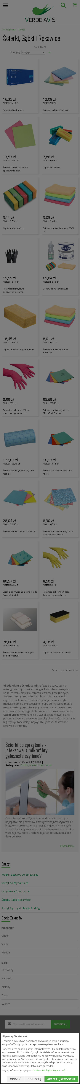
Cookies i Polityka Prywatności (49, 1070)
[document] (40, 1058)
